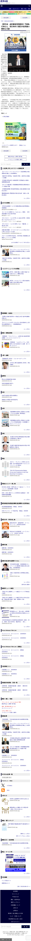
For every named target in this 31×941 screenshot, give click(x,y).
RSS (8, 790)
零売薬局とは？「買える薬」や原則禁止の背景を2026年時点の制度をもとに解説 (20, 613)
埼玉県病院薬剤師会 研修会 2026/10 (12, 506)
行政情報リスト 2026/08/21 (9, 673)
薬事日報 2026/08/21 (7, 552)
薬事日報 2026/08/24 (7, 548)
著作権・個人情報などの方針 (15, 913)
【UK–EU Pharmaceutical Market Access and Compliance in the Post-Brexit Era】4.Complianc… (19, 472)
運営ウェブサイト (15, 902)
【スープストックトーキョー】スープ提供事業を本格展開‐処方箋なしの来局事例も (20, 251)
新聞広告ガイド (6, 883)
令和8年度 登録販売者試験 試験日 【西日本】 (15, 690)
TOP (2, 21)
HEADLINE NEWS (8, 21)
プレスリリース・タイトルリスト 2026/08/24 (14, 633)
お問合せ (15, 910)
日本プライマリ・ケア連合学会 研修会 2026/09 (15, 510)
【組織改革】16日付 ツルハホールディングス (14, 358)
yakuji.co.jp (5, 931)
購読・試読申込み (15, 899)
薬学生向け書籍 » (26, 584)
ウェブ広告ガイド (6, 880)
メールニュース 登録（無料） (9, 712)
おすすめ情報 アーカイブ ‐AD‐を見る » (20, 242)
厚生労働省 (6, 116)
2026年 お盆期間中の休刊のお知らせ (19, 798)
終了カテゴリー (15, 921)
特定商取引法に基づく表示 (15, 919)
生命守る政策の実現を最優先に (10, 395)
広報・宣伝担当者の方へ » (23, 886)
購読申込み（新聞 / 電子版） (9, 703)
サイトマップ (15, 894)
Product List (15, 896)
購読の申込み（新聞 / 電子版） (15, 156)
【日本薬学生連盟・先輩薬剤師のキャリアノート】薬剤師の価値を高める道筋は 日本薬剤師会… (19, 566)
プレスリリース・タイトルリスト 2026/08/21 (14, 638)
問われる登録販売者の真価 (9, 379)
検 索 (26, 164)
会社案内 (15, 891)
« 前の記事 (6, 17)
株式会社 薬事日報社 (15, 933)
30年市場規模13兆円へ (8, 383)
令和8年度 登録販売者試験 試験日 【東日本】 (15, 685)
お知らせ (15, 907)
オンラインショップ (7, 708)
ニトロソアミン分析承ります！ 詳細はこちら (14, 145)
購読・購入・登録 (25, 8)
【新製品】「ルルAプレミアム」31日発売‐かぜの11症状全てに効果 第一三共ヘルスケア (20, 344)
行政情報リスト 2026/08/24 (9, 669)
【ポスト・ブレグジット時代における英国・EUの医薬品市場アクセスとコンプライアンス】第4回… (20, 463)
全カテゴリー (16, 8)
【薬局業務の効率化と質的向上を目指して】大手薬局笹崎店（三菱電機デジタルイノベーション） (19, 422)
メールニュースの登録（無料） (15, 159)
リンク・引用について (15, 916)
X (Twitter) (9, 785)
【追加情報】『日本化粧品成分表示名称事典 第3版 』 (16, 719)
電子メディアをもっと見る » (23, 836)
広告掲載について (15, 905)
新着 (10, 8)
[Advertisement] (15, 302)
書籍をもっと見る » (25, 833)
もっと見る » (27, 198)
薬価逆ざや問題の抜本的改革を (10, 399)
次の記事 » (25, 17)
